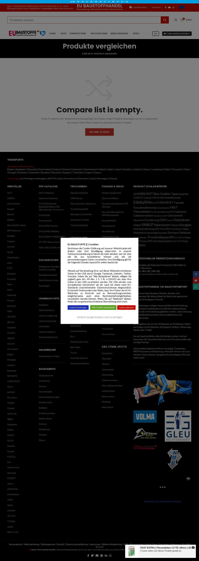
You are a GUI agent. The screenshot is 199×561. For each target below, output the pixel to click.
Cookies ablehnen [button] (126, 307)
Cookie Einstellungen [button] (78, 307)
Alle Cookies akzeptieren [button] (103, 307)
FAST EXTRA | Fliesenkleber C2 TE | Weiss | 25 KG (167, 547)
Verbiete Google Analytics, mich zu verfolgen (99, 317)
